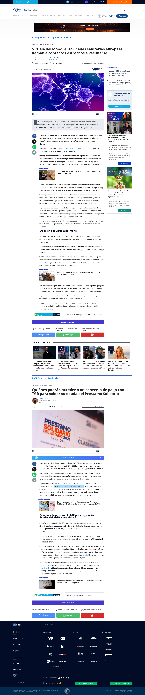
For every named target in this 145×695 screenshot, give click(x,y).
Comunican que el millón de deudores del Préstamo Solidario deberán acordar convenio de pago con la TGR (78, 503)
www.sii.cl (85, 555)
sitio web (45, 568)
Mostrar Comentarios (68, 322)
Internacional (34, 16)
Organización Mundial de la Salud (71, 148)
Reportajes (17, 669)
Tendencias (61, 16)
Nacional (25, 16)
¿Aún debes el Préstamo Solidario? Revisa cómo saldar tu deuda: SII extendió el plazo (79, 582)
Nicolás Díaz (43, 398)
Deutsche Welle (51, 60)
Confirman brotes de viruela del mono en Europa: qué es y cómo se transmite (79, 172)
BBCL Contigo (91, 16)
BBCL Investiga (79, 16)
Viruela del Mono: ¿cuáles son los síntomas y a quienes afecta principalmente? (78, 273)
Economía (45, 16)
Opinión (70, 16)
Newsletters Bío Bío (76, 2)
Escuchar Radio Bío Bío (120, 2)
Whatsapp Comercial (87, 683)
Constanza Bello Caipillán (51, 58)
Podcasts (16, 16)
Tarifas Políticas (18, 682)
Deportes (53, 16)
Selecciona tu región (23, 2)
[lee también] (47, 506)
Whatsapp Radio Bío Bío (122, 683)
